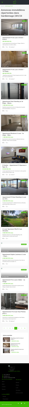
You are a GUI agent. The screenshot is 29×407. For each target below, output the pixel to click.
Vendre (17, 385)
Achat (3, 384)
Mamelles (5, 130)
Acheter (17, 382)
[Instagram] (24, 403)
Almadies (5, 98)
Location (4, 386)
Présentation (5, 399)
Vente (3, 381)
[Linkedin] (21, 403)
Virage (4, 276)
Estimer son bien (19, 392)
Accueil (4, 396)
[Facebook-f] (18, 403)
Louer (17, 387)
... (16, 44)
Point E (4, 34)
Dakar (7, 34)
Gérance (3, 389)
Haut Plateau (5, 308)
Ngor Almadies (6, 162)
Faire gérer (18, 390)
